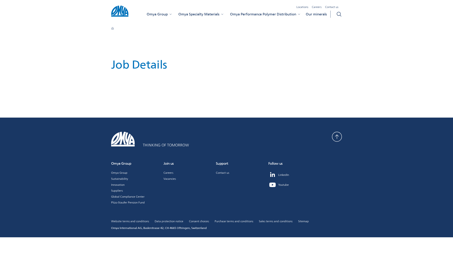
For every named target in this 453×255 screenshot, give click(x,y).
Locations (302, 7)
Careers (317, 7)
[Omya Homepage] (112, 28)
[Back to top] (337, 137)
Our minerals (316, 14)
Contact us (331, 7)
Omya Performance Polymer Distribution (263, 14)
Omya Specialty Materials (198, 14)
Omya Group (157, 14)
